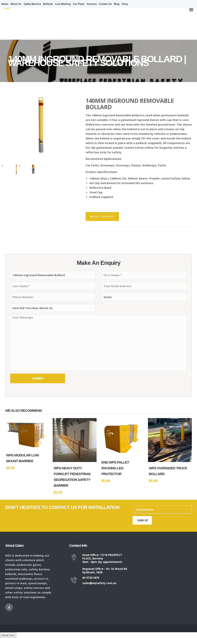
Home (4, 4)
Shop (125, 4)
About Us (15, 4)
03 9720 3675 (90, 577)
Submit (38, 378)
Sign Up (142, 520)
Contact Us (105, 4)
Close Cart (8, 635)
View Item (16, 448)
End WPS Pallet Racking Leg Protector (115, 468)
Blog (116, 4)
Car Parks (78, 4)
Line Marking (63, 4)
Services (92, 4)
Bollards (48, 4)
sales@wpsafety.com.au (99, 583)
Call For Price (39, 448)
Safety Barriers (32, 4)
